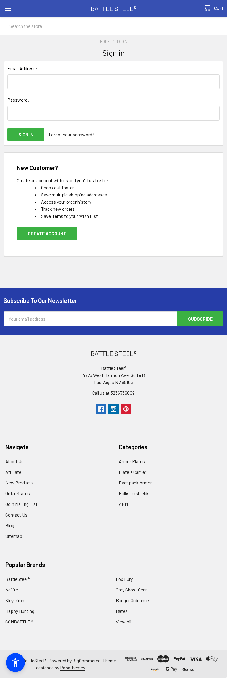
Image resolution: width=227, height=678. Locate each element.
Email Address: (22, 68)
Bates (122, 611)
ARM (123, 504)
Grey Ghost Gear (131, 589)
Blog (9, 525)
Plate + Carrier (132, 472)
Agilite (11, 589)
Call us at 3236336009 (113, 393)
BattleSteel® (17, 579)
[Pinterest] (126, 409)
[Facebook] (101, 409)
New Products (19, 482)
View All (123, 621)
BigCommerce (86, 660)
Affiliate (13, 472)
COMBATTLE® (19, 621)
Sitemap (13, 536)
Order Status (17, 493)
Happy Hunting (19, 611)
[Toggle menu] (8, 8)
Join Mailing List (21, 504)
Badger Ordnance (132, 600)
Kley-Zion (14, 600)
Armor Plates (132, 461)
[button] (15, 662)
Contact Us (16, 514)
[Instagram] (113, 409)
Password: (18, 100)
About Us (14, 461)
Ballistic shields (134, 493)
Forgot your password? (72, 134)
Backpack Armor (135, 482)
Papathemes (72, 667)
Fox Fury (124, 579)
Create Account (47, 233)
